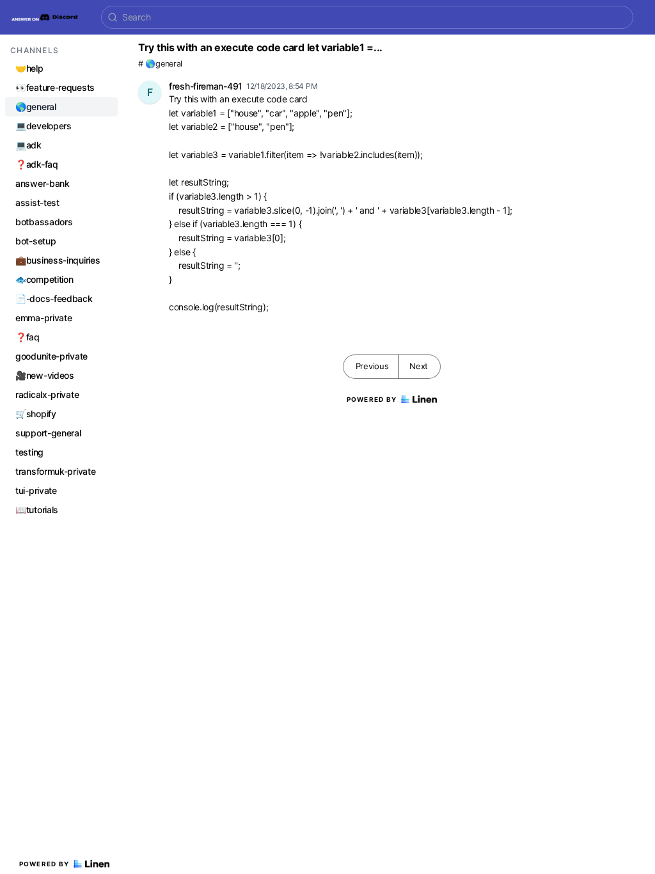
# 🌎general (160, 63)
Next (418, 366)
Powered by (44, 864)
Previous (372, 366)
